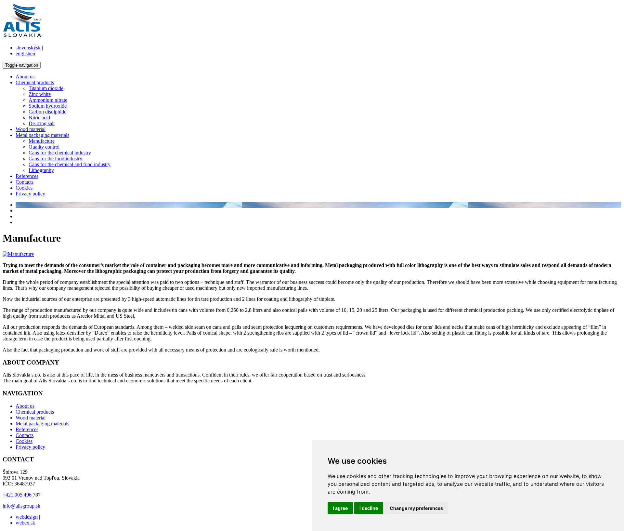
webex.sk (25, 522)
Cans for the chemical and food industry (69, 164)
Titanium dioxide (46, 88)
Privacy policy (30, 193)
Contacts (24, 182)
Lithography (41, 170)
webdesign (27, 517)
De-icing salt (42, 123)
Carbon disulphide (47, 111)
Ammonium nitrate (48, 100)
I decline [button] (368, 508)
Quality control (44, 147)
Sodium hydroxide (48, 106)
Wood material (31, 129)
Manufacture (42, 141)
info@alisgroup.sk (21, 506)
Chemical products (35, 82)
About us (25, 76)
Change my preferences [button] (416, 508)
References (27, 176)
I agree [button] (340, 508)
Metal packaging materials (42, 135)
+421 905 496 (18, 495)
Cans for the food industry (55, 158)
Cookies (24, 188)
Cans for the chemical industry (60, 152)
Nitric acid (39, 117)
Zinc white (40, 94)
